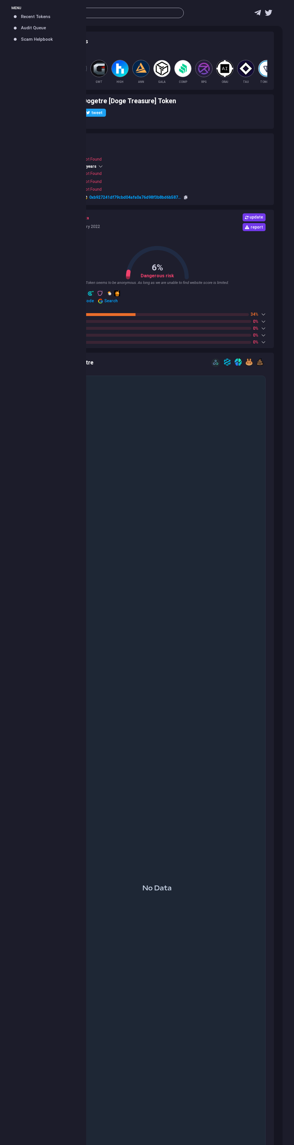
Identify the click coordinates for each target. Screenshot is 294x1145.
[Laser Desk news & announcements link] (268, 14)
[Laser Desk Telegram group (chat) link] (257, 14)
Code (88, 301)
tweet (96, 112)
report (257, 227)
